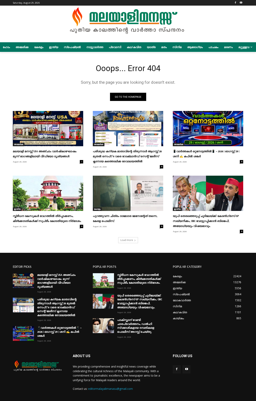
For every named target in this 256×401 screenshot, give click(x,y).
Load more (126, 240)
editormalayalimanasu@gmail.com (110, 389)
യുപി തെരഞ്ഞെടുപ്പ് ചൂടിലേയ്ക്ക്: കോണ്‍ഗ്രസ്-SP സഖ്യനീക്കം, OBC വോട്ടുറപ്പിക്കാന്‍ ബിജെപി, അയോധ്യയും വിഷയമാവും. (206, 221)
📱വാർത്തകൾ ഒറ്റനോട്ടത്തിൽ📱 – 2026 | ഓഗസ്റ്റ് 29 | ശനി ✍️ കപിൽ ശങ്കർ (59, 331)
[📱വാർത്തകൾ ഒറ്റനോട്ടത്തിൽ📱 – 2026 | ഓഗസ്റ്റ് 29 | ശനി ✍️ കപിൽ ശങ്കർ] (208, 128)
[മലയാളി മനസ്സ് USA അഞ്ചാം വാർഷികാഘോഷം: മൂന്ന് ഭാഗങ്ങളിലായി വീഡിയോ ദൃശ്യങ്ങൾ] (48, 128)
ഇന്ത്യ (17, 209)
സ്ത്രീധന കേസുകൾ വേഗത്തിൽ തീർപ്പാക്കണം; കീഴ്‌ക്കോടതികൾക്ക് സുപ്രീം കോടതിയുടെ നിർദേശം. (139, 279)
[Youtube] (241, 3)
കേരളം (97, 209)
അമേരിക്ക (18, 144)
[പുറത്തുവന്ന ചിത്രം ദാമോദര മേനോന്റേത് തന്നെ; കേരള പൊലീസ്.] (128, 193)
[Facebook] (235, 3)
